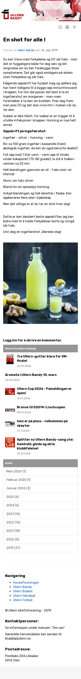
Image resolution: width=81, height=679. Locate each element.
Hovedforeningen (26, 582)
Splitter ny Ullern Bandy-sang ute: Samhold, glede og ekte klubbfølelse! (45, 444)
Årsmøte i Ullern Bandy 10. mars (31, 375)
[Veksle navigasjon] (74, 27)
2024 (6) (12, 505)
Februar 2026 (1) (18, 480)
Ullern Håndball (24, 596)
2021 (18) (13, 531)
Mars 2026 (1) (16, 471)
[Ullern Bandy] (40, 10)
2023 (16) (13, 514)
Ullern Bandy (26, 50)
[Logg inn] (67, 27)
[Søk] (60, 27)
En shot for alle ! (24, 39)
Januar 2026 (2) (18, 488)
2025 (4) (12, 497)
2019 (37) (13, 548)
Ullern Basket (23, 591)
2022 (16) (13, 522)
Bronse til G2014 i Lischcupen (41, 407)
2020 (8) (12, 539)
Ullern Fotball (22, 600)
